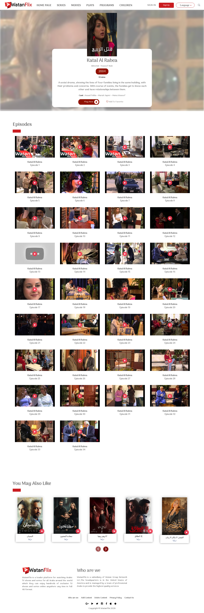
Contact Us (129, 597)
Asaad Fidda (90, 95)
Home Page (44, 5)
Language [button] (185, 5)
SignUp (166, 5)
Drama (102, 77)
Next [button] (106, 549)
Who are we (73, 597)
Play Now (88, 102)
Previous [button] (98, 549)
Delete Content (101, 597)
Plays (90, 5)
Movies (76, 5)
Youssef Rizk (107, 66)
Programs (107, 5)
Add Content (86, 597)
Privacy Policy (116, 597)
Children (125, 5)
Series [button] (61, 5)
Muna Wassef (118, 95)
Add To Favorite (115, 102)
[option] (30, 519)
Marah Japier (104, 95)
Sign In (151, 5)
